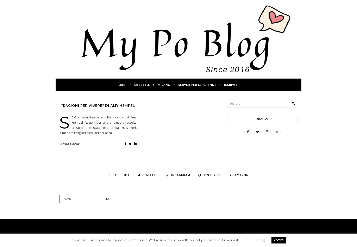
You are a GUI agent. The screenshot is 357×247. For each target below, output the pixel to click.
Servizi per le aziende (197, 85)
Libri (122, 85)
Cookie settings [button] (255, 240)
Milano (164, 85)
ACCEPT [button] (278, 240)
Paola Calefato (71, 144)
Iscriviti (231, 85)
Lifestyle (142, 85)
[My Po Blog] (178, 39)
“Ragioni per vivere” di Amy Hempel (98, 106)
